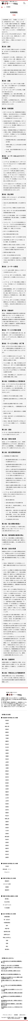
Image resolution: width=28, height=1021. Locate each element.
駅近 (7, 946)
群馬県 (7, 771)
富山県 (7, 744)
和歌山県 (7, 818)
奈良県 (7, 827)
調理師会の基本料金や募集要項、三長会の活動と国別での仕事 (11, 1004)
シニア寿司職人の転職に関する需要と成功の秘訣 (11, 992)
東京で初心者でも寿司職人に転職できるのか (10, 970)
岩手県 (7, 809)
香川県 (7, 854)
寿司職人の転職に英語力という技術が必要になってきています (11, 968)
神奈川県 (7, 726)
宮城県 (7, 794)
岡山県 (7, 815)
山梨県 (7, 762)
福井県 (7, 848)
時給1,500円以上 (7, 937)
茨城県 (7, 774)
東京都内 (7, 949)
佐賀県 (7, 842)
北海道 (7, 735)
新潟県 (7, 783)
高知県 (7, 845)
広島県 (7, 788)
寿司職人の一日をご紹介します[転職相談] (10, 965)
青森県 (7, 812)
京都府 (7, 750)
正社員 (7, 866)
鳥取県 (7, 785)
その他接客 (7, 907)
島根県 (7, 857)
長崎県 (7, 806)
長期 (7, 940)
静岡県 (7, 732)
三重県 (7, 768)
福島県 (7, 791)
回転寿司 (7, 881)
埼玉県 (7, 759)
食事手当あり (7, 934)
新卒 (7, 925)
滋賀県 (7, 821)
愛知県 (7, 729)
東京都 (7, 720)
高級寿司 (7, 890)
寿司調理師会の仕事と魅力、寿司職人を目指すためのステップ (11, 1001)
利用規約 (16, 1014)
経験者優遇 (7, 916)
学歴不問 (7, 928)
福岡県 (7, 741)
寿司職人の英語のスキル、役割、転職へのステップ (11, 981)
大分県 (7, 830)
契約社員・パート (7, 869)
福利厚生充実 (7, 931)
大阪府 (7, 723)
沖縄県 (7, 756)
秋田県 (7, 803)
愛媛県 (7, 824)
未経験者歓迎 (7, 922)
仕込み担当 (7, 901)
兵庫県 (7, 753)
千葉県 (7, 738)
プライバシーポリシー (7, 1014)
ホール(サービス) (7, 904)
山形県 (7, 800)
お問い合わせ (22, 1014)
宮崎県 (7, 833)
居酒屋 (7, 887)
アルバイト (7, 872)
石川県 (7, 747)
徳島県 (7, 851)
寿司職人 (7, 898)
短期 (7, 943)
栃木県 (7, 777)
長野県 (7, 765)
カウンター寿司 (7, 884)
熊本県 (7, 839)
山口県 (7, 797)
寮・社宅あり (7, 919)
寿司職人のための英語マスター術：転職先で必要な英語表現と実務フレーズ (11, 978)
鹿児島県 (7, 836)
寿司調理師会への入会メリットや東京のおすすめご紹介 (11, 1007)
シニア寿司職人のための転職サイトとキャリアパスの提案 (11, 990)
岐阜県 (7, 780)
